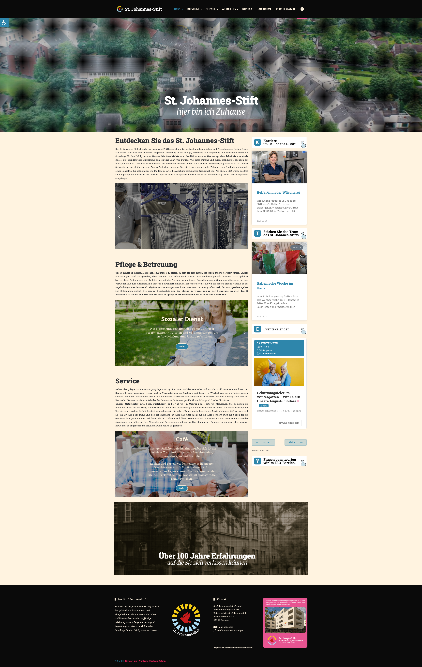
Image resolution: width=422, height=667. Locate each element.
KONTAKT (248, 9)
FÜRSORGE (193, 9)
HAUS (177, 9)
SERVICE (211, 9)
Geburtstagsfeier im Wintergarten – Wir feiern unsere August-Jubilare (278, 396)
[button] (4, 22)
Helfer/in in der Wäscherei (278, 192)
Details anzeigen (289, 423)
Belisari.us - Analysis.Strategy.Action (145, 661)
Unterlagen (287, 9)
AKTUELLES (229, 9)
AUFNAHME (265, 9)
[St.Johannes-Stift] (139, 9)
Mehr (182, 231)
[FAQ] (302, 9)
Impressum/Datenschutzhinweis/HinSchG (233, 647)
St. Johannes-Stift (267, 353)
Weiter (292, 442)
